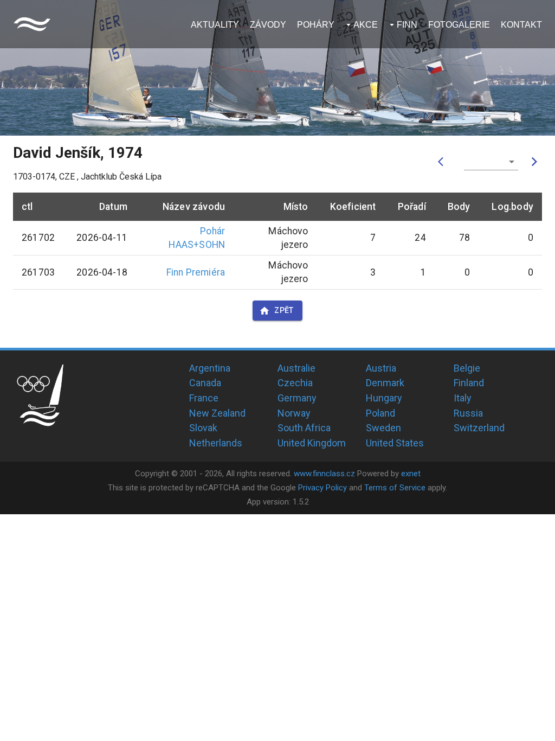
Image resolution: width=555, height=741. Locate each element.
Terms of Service (394, 488)
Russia (468, 413)
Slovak (203, 427)
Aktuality (215, 24)
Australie (296, 368)
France (203, 398)
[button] (491, 161)
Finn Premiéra (195, 272)
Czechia (295, 382)
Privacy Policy (322, 488)
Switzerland (479, 427)
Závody (268, 24)
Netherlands (215, 443)
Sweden (383, 427)
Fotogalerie (459, 24)
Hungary (384, 398)
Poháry (315, 24)
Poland (380, 413)
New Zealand (217, 413)
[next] (534, 162)
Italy (463, 398)
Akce (365, 24)
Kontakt (521, 24)
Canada (205, 382)
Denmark (385, 382)
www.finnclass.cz (324, 473)
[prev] (443, 162)
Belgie (467, 368)
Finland (469, 382)
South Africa (304, 427)
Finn (407, 24)
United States (395, 443)
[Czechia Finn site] (32, 24)
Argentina (209, 368)
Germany (297, 398)
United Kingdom (312, 443)
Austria (381, 368)
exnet (411, 473)
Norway (294, 413)
